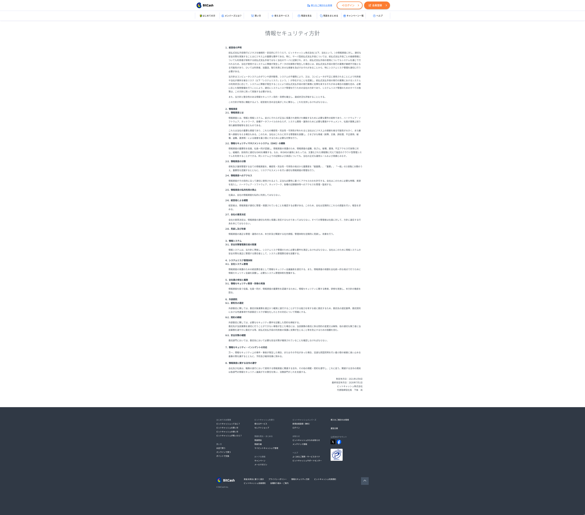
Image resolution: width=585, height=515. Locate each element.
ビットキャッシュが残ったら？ (229, 436)
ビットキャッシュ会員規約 (255, 483)
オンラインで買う (223, 452)
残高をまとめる (330, 16)
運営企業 (334, 428)
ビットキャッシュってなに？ (228, 424)
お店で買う (220, 448)
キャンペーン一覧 (355, 16)
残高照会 (258, 440)
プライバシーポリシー (277, 479)
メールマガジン (260, 464)
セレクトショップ (261, 428)
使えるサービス (281, 16)
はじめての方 (208, 16)
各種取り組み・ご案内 (279, 483)
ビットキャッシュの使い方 (227, 432)
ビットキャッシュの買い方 (227, 428)
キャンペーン (259, 461)
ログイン (350, 5)
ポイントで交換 (222, 456)
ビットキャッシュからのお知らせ (306, 440)
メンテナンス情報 (299, 444)
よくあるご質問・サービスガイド (306, 457)
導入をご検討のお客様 (321, 5)
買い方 (258, 16)
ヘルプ (379, 16)
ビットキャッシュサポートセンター (307, 461)
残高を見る (306, 16)
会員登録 (377, 5)
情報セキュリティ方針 (300, 479)
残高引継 (258, 444)
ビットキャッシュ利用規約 (325, 479)
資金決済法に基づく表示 (254, 479)
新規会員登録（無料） (301, 424)
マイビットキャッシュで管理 (266, 448)
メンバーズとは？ (233, 16)
